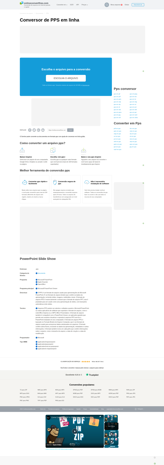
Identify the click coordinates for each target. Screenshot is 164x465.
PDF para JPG (130, 397)
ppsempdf (117, 96)
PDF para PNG (24, 400)
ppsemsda (117, 109)
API (77, 5)
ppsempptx (117, 99)
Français (136, 383)
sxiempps (117, 136)
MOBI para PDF (78, 393)
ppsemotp (117, 104)
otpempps (133, 133)
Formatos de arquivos (54, 409)
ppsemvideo (134, 117)
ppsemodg (133, 102)
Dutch (135, 393)
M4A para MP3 (59, 390)
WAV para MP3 (42, 390)
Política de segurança (68, 409)
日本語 (135, 385)
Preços (84, 5)
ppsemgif (117, 94)
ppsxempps (133, 144)
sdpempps (133, 141)
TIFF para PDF (42, 400)
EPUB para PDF (78, 390)
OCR (71, 5)
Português (136, 391)
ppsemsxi (133, 104)
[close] (155, 457)
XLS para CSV (42, 397)
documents (41, 273)
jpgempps (133, 147)
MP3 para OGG (24, 393)
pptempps (117, 147)
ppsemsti (117, 107)
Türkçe (135, 395)
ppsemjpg (117, 115)
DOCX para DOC (78, 397)
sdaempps (133, 139)
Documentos (39, 13)
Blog (102, 409)
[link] (48, 418)
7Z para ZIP (23, 390)
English (136, 374)
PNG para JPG (130, 393)
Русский (136, 376)
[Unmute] (108, 421)
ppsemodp (117, 102)
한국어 (135, 398)
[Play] (105, 421)
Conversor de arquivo (26, 13)
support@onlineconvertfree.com (115, 409)
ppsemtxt (133, 99)
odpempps (133, 131)
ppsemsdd (133, 109)
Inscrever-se (138, 5)
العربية (135, 378)
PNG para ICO (59, 400)
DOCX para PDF (114, 397)
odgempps (117, 133)
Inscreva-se (85, 85)
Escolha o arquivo (66, 78)
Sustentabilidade (94, 409)
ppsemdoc (133, 96)
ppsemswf (117, 117)
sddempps (117, 141)
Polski (135, 400)
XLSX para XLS (60, 397)
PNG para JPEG (25, 397)
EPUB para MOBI (96, 390)
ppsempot (133, 107)
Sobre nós (42, 409)
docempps (133, 128)
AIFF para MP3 (60, 393)
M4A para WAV (42, 393)
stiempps (133, 136)
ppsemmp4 (133, 115)
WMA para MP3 (113, 390)
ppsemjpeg (133, 94)
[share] (100, 416)
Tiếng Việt (136, 389)
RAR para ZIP (130, 390)
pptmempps (118, 144)
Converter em (61, 5)
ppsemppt (133, 112)
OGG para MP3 (95, 393)
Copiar (70, 130)
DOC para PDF (95, 397)
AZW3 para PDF (114, 393)
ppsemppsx (117, 112)
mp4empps (117, 149)
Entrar (127, 5)
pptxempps (117, 131)
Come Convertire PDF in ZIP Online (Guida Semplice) (72, 417)
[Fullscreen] (117, 421)
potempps (117, 139)
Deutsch (136, 381)
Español (136, 380)
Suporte (78, 409)
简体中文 (136, 397)
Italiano (136, 387)
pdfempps (117, 128)
